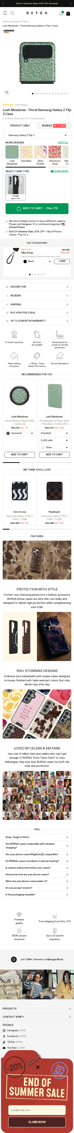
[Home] (37, 13)
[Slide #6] (50, 93)
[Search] (13, 13)
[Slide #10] (61, 93)
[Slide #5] (47, 93)
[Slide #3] (41, 93)
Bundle (53, 126)
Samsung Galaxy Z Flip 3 (15, 22)
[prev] (3, 3)
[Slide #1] (35, 93)
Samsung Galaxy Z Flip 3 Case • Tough (20, 517)
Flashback (54, 512)
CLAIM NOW (37, 1122)
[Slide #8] (55, 93)
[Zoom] (7, 92)
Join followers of (41, 959)
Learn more (61, 171)
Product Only (20, 126)
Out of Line (19, 512)
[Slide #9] (58, 93)
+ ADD (62, 261)
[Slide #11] (64, 93)
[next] (70, 3)
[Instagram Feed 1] (37, 985)
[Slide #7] (53, 93)
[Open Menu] (5, 13)
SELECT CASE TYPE (17, 171)
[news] (61, 13)
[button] (15, 105)
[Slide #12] (67, 93)
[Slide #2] (38, 93)
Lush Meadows (19, 416)
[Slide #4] (44, 93)
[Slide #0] (32, 93)
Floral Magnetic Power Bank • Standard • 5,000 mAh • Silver (54, 423)
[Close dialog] (37, 1067)
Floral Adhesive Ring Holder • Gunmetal (19, 422)
